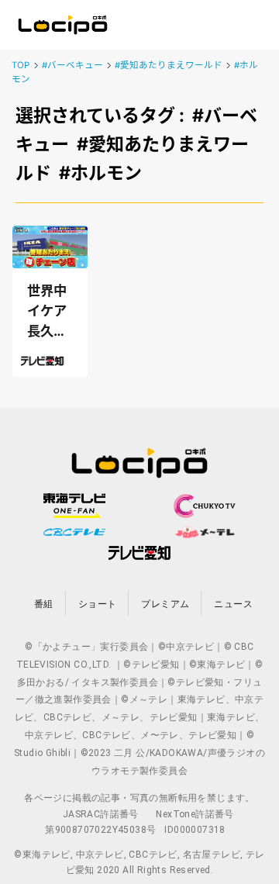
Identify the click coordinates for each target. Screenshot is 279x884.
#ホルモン (100, 173)
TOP (20, 65)
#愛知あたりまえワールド (168, 65)
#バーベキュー (72, 65)
